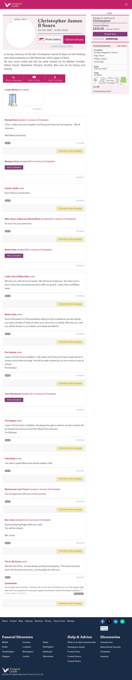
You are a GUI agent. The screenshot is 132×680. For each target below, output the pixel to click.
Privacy (48, 621)
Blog (21, 621)
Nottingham (48, 647)
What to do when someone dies (82, 642)
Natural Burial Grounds (110, 647)
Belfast (5, 642)
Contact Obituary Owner (62, 46)
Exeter (5, 647)
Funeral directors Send (102, 91)
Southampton (8, 652)
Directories (110, 637)
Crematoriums (106, 642)
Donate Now (110, 34)
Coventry (27, 642)
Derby (45, 642)
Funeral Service (101, 46)
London (26, 656)
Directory (39, 621)
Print (95, 87)
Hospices (104, 656)
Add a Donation (14, 167)
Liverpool (27, 647)
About (5, 621)
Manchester (48, 656)
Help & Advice (80, 637)
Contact (13, 621)
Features (29, 621)
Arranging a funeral (76, 647)
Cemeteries (105, 652)
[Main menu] (126, 4)
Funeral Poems (74, 661)
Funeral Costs (74, 652)
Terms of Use (59, 621)
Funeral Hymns (74, 656)
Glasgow (6, 656)
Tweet (109, 13)
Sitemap (70, 621)
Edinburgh (47, 652)
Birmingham (28, 652)
